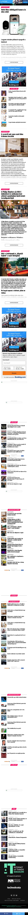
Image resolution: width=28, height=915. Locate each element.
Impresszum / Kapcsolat (16, 898)
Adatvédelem (22, 900)
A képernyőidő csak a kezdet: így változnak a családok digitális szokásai (15, 540)
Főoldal (8, 898)
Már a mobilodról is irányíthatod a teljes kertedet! (15, 557)
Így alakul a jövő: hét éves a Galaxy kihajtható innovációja (15, 563)
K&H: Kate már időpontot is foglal (15, 532)
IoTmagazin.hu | (5, 905)
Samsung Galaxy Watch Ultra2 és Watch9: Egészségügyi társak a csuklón (15, 546)
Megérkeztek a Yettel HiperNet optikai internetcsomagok (14, 551)
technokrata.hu (18, 906)
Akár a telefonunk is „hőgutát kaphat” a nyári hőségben (14, 527)
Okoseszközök (10, 517)
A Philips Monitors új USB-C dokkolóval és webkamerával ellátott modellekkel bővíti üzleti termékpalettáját (15, 521)
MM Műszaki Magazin (11, 906)
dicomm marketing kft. (12, 905)
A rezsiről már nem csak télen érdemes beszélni (14, 514)
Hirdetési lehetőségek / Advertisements (12, 900)
